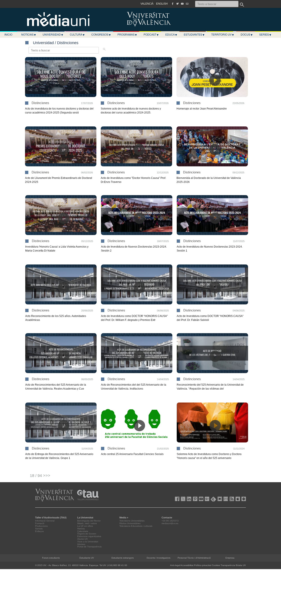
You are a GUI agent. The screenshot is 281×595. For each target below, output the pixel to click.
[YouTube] (182, 3)
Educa (171, 34)
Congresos (101, 34)
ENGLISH (162, 3)
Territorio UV (222, 34)
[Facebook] (172, 3)
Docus (246, 34)
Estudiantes (194, 34)
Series (265, 34)
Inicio (8, 34)
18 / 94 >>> (40, 475)
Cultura (77, 34)
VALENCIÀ (146, 3)
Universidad (53, 34)
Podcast (151, 34)
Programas (127, 34)
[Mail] (187, 3)
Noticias (28, 34)
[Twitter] (177, 3)
